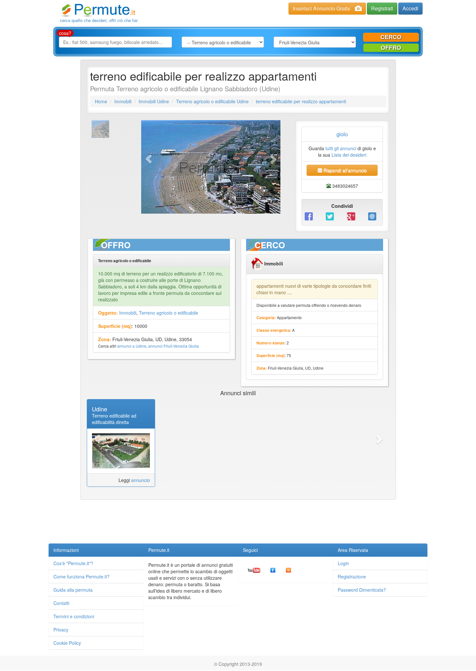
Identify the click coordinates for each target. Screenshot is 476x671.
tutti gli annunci (340, 148)
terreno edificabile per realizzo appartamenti (301, 101)
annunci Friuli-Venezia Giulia (173, 346)
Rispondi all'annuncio (344, 170)
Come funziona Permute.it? (81, 576)
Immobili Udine (154, 101)
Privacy (60, 629)
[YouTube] (254, 570)
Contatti (61, 603)
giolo (342, 134)
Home (101, 101)
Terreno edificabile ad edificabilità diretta (114, 418)
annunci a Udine (131, 346)
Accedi (410, 8)
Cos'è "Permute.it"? (73, 563)
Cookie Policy (67, 643)
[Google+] (352, 215)
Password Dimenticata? (362, 590)
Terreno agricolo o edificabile (168, 312)
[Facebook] (310, 215)
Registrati (382, 8)
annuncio (140, 480)
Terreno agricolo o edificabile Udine (212, 101)
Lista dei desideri (349, 154)
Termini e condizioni (73, 616)
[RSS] (288, 570)
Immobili (122, 101)
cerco (391, 37)
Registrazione (352, 576)
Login (343, 563)
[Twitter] (331, 215)
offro (391, 47)
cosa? (65, 33)
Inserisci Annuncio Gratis (321, 8)
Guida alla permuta (73, 590)
